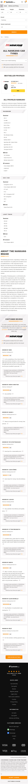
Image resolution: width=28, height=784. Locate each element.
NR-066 (5, 228)
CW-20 (5, 221)
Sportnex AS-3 (7, 144)
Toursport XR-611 (8, 149)
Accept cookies (14, 777)
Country (14, 699)
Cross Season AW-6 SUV (10, 187)
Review (14, 689)
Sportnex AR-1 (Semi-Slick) (10, 142)
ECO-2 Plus (6, 125)
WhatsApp (12, 729)
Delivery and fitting (13, 6)
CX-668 (5, 120)
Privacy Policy (14, 702)
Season (5, 24)
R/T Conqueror (7, 196)
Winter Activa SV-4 (8, 160)
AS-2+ (5, 118)
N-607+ (5, 170)
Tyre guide (14, 686)
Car (1, 6)
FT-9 (5, 191)
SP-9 (5, 199)
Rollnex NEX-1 (7, 139)
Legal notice (14, 694)
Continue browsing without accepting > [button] (18, 757)
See (18, 90)
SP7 (5, 201)
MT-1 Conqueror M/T (9, 194)
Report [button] (5, 374)
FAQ (14, 738)
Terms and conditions (14, 696)
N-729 (5, 130)
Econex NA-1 (7, 127)
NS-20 (5, 137)
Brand (2, 17)
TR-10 (5, 230)
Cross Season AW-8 (9, 242)
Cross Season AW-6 (9, 166)
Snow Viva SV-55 (8, 207)
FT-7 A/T (6, 189)
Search (14, 32)
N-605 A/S (6, 168)
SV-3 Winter (7, 155)
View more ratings (14, 657)
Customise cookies (14, 781)
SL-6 (5, 236)
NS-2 (5, 132)
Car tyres (14, 713)
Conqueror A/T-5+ (8, 184)
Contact (14, 736)
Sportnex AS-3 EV (8, 147)
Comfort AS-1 (7, 123)
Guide (5, 6)
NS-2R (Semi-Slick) (8, 135)
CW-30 (5, 226)
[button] (13, 373)
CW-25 (5, 223)
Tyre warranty (14, 683)
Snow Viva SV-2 (8, 157)
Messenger (12, 733)
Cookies (14, 704)
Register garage (14, 691)
